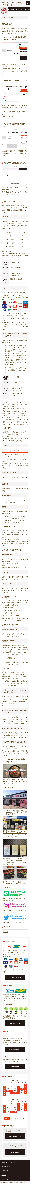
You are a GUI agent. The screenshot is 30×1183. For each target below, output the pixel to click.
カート (28, 9)
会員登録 (12, 9)
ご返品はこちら (15, 1067)
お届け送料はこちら (14, 1042)
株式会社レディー (24, 1182)
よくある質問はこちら (15, 1136)
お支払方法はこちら (15, 977)
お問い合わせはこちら (15, 1152)
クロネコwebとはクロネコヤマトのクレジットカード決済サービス (15, 953)
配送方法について (15, 1023)
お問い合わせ (5, 1179)
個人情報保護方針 (6, 1166)
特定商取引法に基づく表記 (8, 1162)
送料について (5, 1171)
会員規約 (4, 1175)
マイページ (20, 9)
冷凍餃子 (5, 932)
